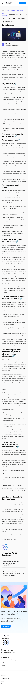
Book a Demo (22, 2)
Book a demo (5, 535)
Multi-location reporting (9, 477)
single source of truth (20, 436)
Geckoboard (4, 668)
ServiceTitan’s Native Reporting (8, 660)
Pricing (2, 683)
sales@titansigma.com (10, 652)
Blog (6, 10)
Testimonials (4, 675)
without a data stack (6, 253)
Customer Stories (5, 678)
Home (3, 10)
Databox (3, 665)
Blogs (2, 681)
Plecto (2, 662)
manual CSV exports (8, 415)
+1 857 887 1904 (8, 650)
